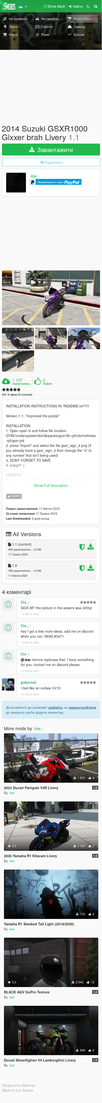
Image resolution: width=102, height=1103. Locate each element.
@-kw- (26, 659)
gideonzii (28, 682)
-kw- (34, 176)
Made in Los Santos (17, 1090)
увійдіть (55, 707)
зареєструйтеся (82, 707)
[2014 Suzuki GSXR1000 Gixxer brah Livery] (51, 297)
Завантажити (54, 149)
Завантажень (21, 383)
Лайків (47, 383)
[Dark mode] (88, 6)
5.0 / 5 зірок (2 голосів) (17, 394)
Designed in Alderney (18, 1085)
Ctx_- (25, 602)
